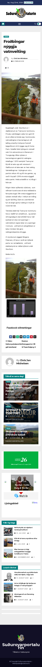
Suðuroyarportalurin (21, 646)
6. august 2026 (22, 600)
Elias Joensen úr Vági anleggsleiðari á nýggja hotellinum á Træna (22, 551)
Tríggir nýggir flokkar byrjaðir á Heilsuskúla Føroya (18, 387)
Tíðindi (6, 36)
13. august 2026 (22, 578)
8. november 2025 (23, 557)
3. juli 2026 (20, 544)
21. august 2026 (14, 394)
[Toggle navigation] (19, 23)
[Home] (3, 23)
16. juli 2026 (21, 533)
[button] (35, 24)
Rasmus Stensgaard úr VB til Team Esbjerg (28, 344)
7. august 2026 (22, 589)
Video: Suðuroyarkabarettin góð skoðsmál (14, 344)
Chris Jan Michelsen (21, 58)
